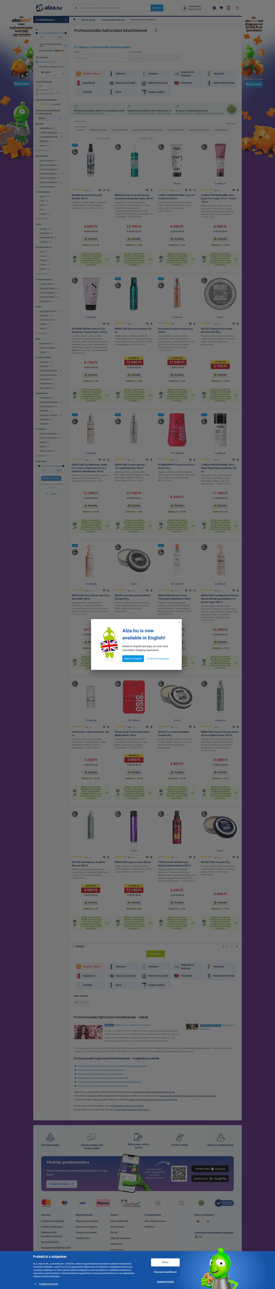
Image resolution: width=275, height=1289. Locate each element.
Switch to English (133, 658)
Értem (165, 1262)
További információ (48, 1284)
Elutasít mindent (165, 1281)
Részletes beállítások (165, 1272)
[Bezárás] (179, 622)
